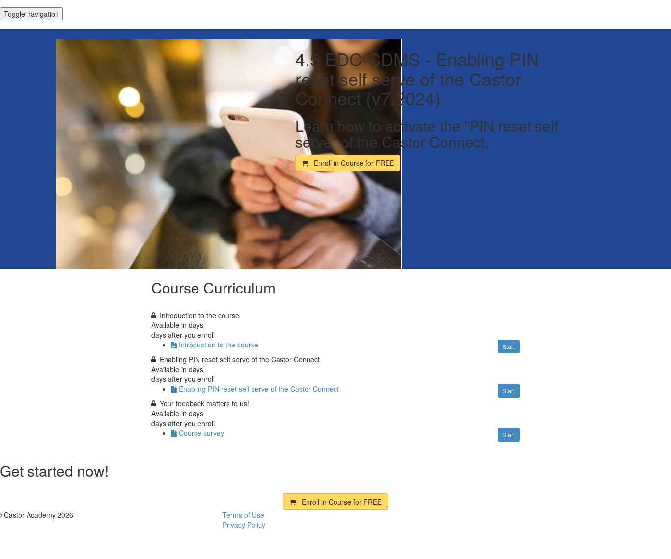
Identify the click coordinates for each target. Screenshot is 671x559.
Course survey (201, 433)
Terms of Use (243, 515)
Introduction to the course (218, 344)
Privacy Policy (244, 525)
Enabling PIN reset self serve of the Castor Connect (259, 389)
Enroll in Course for (351, 163)
